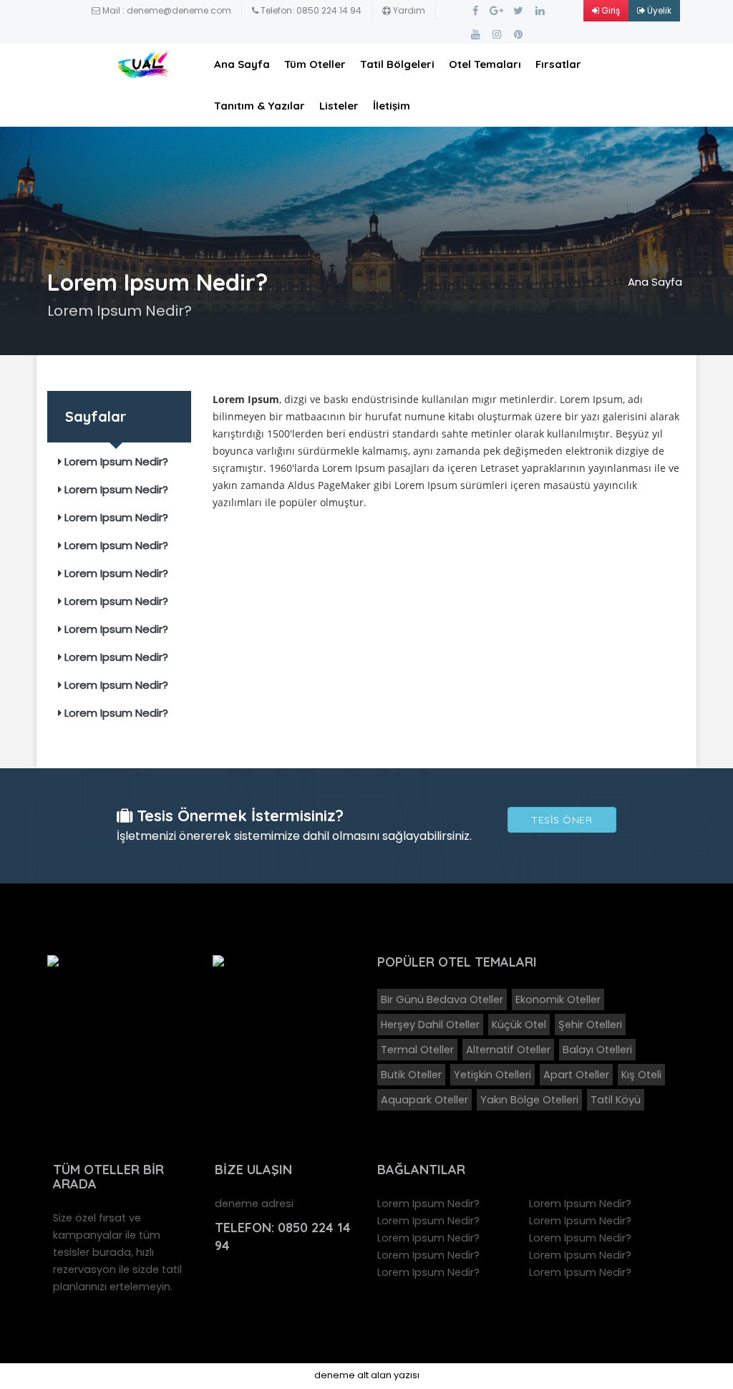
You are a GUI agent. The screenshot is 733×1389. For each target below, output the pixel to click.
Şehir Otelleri (590, 1024)
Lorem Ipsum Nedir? (115, 461)
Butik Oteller (411, 1075)
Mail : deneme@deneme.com (165, 10)
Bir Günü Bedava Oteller (442, 999)
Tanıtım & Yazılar (259, 105)
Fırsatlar (558, 64)
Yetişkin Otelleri (492, 1075)
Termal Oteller (417, 1049)
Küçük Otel (519, 1024)
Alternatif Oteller (508, 1049)
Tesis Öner (561, 819)
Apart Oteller (576, 1075)
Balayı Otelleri (597, 1049)
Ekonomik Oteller (558, 999)
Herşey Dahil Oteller (430, 1024)
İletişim (391, 105)
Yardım (408, 10)
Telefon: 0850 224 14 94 (309, 10)
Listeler (339, 105)
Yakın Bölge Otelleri (529, 1100)
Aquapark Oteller (424, 1100)
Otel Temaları (485, 64)
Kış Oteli (641, 1075)
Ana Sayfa (242, 64)
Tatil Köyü (616, 1100)
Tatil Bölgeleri (397, 64)
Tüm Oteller (315, 64)
